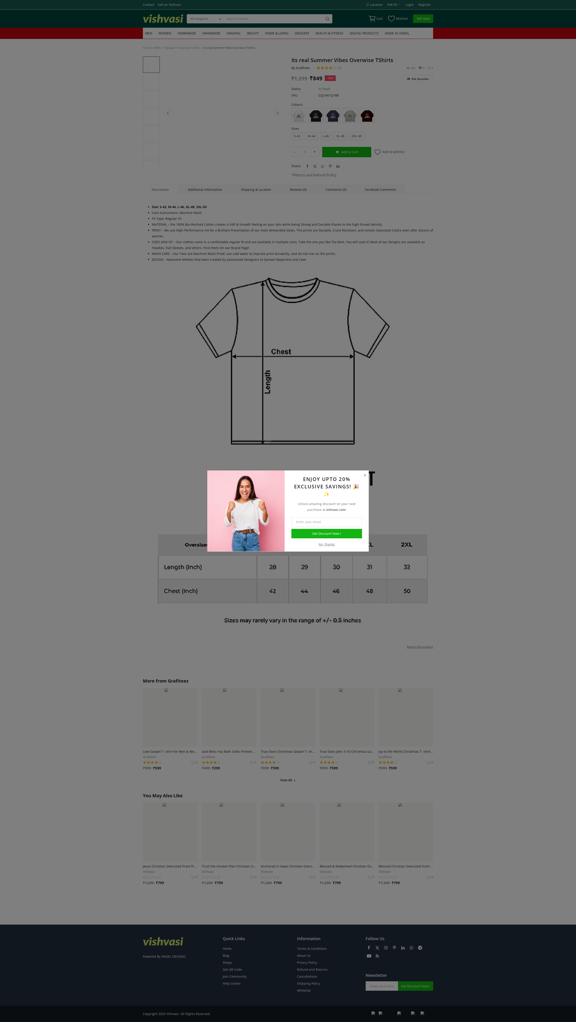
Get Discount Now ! (326, 533)
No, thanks (327, 544)
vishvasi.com (335, 510)
